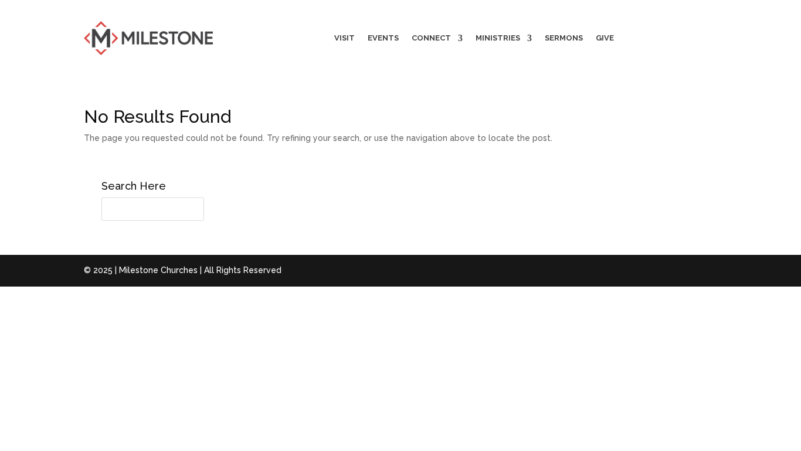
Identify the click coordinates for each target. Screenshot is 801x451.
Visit (344, 37)
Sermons (564, 37)
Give (605, 37)
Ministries (498, 37)
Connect (431, 37)
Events (383, 37)
